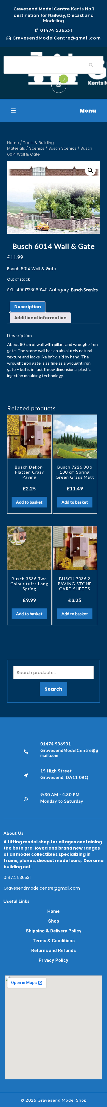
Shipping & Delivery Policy (53, 931)
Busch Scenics (62, 148)
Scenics (36, 148)
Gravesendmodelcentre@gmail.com (42, 888)
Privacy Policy (53, 960)
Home (13, 143)
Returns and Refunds (53, 950)
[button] (53, 111)
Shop (53, 921)
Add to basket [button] (29, 502)
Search (53, 689)
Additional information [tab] (40, 318)
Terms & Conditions (54, 940)
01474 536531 (17, 877)
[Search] (91, 65)
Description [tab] (27, 307)
